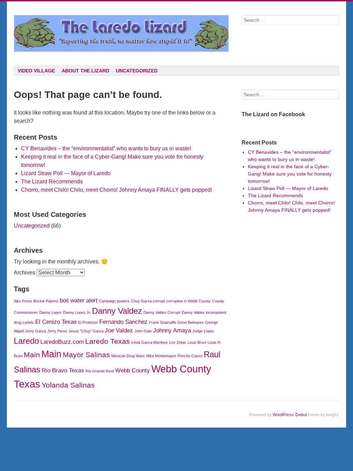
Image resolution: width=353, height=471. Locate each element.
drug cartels (24, 322)
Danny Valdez (117, 310)
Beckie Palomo (45, 301)
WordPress (283, 414)
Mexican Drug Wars (128, 356)
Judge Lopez (203, 331)
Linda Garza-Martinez (149, 342)
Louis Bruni (197, 342)
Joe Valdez (119, 330)
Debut (301, 414)
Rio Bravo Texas (63, 370)
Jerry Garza (35, 331)
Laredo (26, 340)
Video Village (36, 70)
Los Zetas (177, 342)
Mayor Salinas (86, 355)
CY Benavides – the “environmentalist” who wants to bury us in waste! (106, 148)
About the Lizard (85, 70)
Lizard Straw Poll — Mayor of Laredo (66, 173)
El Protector (88, 322)
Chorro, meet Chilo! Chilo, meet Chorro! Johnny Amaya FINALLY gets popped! (116, 190)
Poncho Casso (190, 356)
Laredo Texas (107, 341)
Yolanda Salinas (68, 385)
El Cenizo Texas (56, 322)
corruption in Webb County (188, 301)
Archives (24, 272)
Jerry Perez (57, 331)
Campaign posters (114, 301)
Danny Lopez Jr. (77, 312)
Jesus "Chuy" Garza (86, 331)
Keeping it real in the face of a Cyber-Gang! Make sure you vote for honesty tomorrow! (290, 174)
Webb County (132, 370)
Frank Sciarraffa (162, 322)
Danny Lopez (50, 312)
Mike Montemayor (161, 356)
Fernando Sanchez (123, 322)
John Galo (143, 331)
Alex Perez (23, 301)
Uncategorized (137, 70)
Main (32, 355)
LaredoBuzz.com (62, 342)
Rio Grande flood (99, 371)
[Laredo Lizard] (121, 33)
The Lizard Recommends (52, 181)
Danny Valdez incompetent (204, 312)
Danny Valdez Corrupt (161, 312)
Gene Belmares (191, 322)
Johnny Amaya (172, 330)
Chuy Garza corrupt (148, 301)
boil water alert (79, 300)
